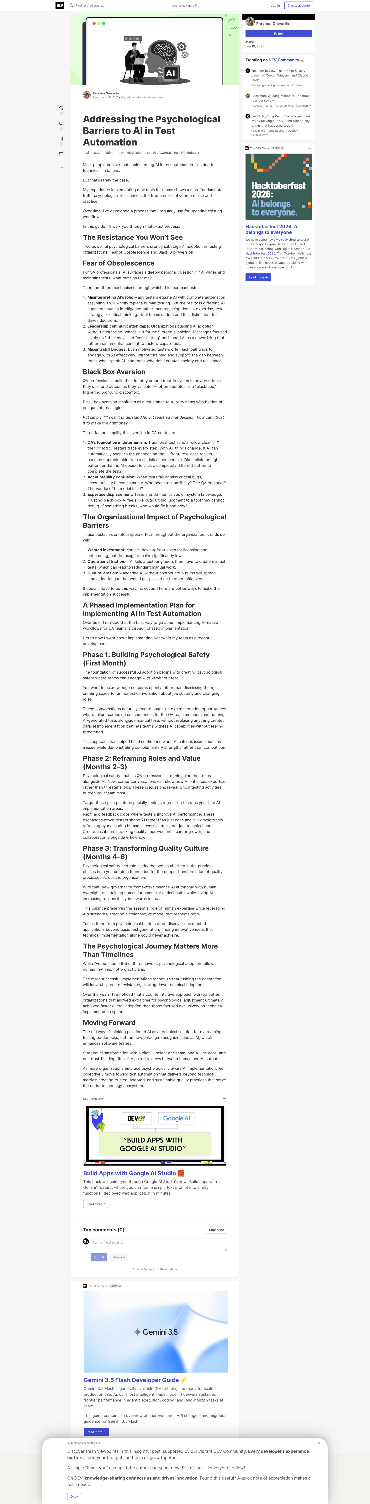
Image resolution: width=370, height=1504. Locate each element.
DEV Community (284, 60)
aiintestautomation (99, 153)
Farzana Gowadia (106, 93)
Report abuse (168, 1269)
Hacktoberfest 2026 (260, 253)
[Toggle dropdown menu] (224, 1099)
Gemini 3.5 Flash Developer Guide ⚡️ (135, 1379)
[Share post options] (61, 168)
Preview (119, 1257)
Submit (99, 1257)
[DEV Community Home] (60, 5)
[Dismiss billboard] (318, 1443)
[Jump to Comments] (61, 125)
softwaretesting (165, 153)
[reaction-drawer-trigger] (61, 110)
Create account (299, 5)
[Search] (72, 5)
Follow (278, 33)
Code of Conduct (143, 1269)
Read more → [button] (96, 1204)
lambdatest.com (154, 97)
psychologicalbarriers (133, 153)
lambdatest (190, 153)
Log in (275, 5)
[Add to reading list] (61, 140)
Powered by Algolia (183, 5)
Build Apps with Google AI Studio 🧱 (133, 1173)
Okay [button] (74, 1496)
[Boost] (61, 154)
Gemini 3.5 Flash (99, 1388)
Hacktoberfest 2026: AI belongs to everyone (272, 229)
